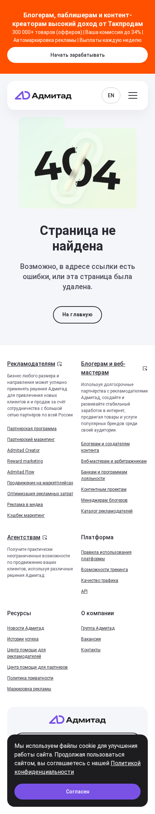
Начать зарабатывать (77, 55)
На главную (77, 314)
